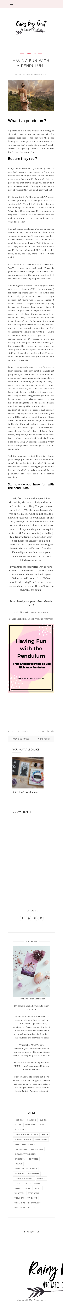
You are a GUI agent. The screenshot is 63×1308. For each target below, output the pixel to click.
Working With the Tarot (25, 1208)
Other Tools (31, 53)
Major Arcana (21, 1149)
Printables (19, 1173)
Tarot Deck (19, 1193)
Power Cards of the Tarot (26, 1169)
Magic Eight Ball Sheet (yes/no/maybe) (31, 618)
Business (43, 1120)
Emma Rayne (23, 74)
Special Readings (32, 1183)
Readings (41, 1178)
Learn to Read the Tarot (25, 1144)
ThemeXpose (40, 1300)
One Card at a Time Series (25, 1154)
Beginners (19, 1120)
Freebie (45, 1134)
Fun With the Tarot (23, 1139)
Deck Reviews (20, 1130)
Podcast (18, 1164)
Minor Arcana (37, 1149)
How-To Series (41, 1139)
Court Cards (30, 1125)
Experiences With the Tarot (26, 1134)
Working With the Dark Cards (27, 1203)
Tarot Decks (33, 1193)
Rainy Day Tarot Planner (25, 791)
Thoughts (19, 1198)
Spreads (18, 1188)
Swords (37, 1188)
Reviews (18, 1183)
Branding (31, 1120)
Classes (18, 1125)
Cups (42, 1125)
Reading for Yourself (24, 1178)
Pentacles (33, 1159)
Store (27, 1188)
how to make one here (34, 556)
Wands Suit (32, 1198)
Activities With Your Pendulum (31, 611)
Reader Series (33, 1173)
